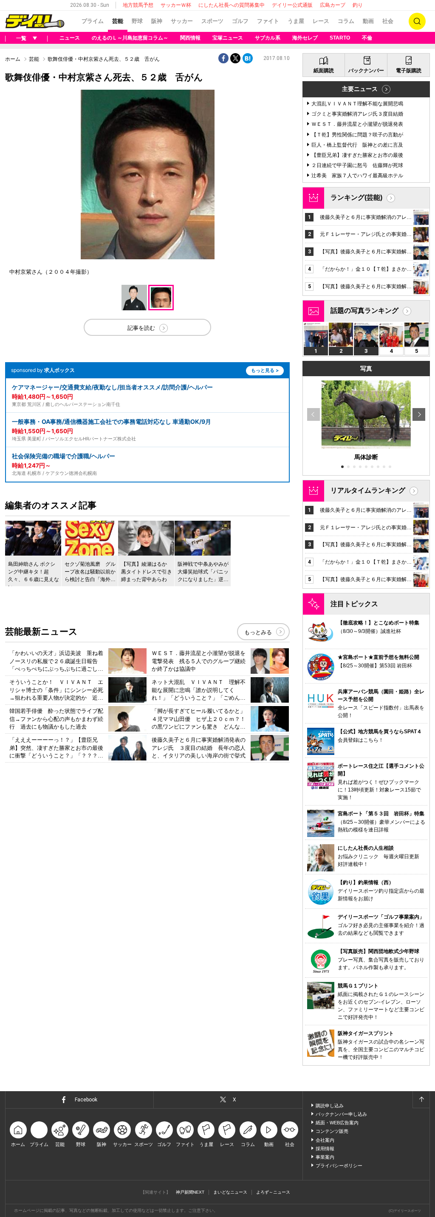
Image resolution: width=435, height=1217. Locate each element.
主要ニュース (360, 88)
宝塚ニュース (227, 38)
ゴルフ (240, 21)
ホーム (12, 59)
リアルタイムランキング (367, 490)
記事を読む (141, 328)
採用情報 (325, 1148)
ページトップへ (420, 1099)
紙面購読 (324, 71)
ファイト (268, 21)
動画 (368, 21)
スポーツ (212, 21)
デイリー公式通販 (292, 5)
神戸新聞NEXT (190, 1192)
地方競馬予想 (138, 5)
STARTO (340, 38)
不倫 (367, 38)
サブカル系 (267, 38)
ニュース (69, 38)
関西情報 (190, 38)
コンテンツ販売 (332, 1131)
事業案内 (325, 1157)
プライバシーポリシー (339, 1165)
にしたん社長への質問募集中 (231, 5)
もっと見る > (265, 370)
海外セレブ (305, 38)
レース (321, 21)
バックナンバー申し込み (341, 1114)
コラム (346, 21)
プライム (93, 21)
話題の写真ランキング (364, 310)
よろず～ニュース (273, 1192)
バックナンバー (366, 71)
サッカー (182, 21)
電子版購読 (408, 71)
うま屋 (296, 21)
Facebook (86, 1100)
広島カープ (332, 5)
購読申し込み (330, 1105)
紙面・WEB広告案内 (337, 1122)
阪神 (156, 21)
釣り (358, 5)
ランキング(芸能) (356, 197)
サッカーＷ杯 (176, 5)
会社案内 (325, 1140)
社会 (387, 21)
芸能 (117, 21)
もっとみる (258, 632)
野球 (137, 21)
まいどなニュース (230, 1192)
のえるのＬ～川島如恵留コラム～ (130, 38)
